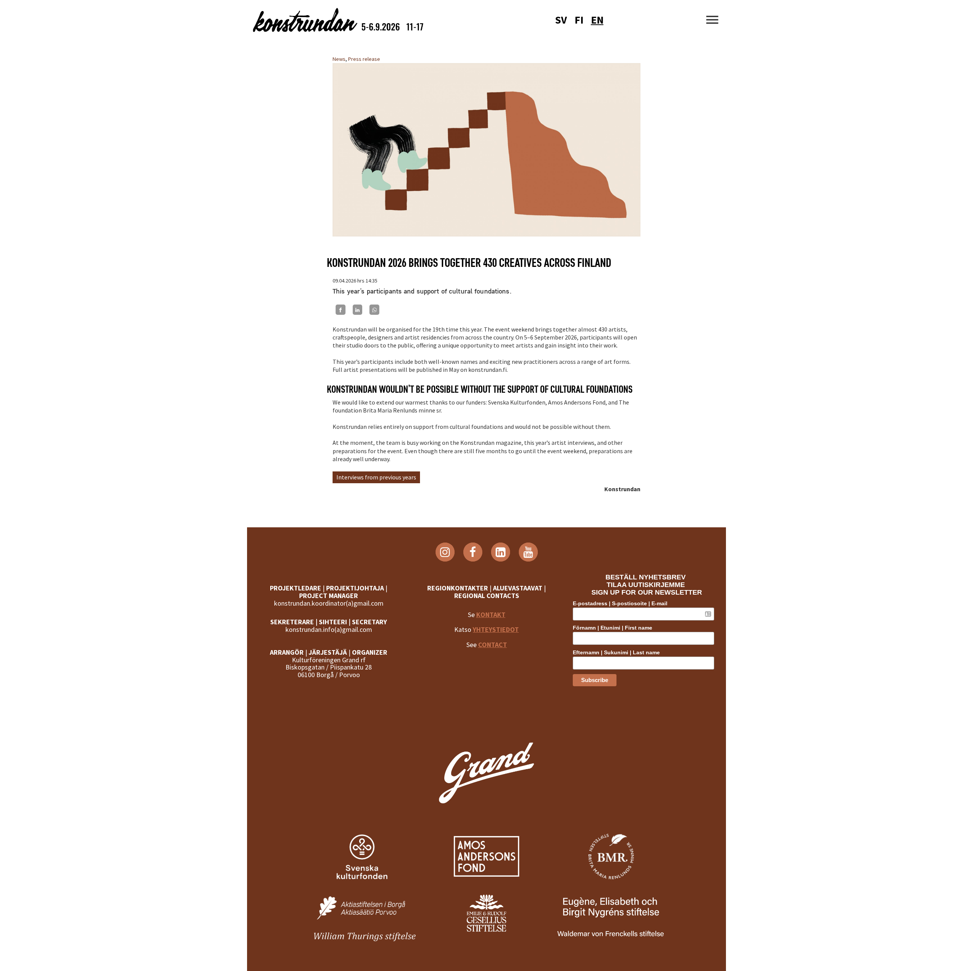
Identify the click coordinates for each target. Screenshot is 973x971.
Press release (364, 59)
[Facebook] (340, 309)
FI (579, 20)
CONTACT (492, 644)
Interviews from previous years (376, 477)
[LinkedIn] (358, 309)
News (339, 59)
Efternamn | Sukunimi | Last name (616, 652)
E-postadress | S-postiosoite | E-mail (620, 603)
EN (597, 20)
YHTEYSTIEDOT (496, 629)
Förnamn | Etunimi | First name (612, 628)
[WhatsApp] (374, 309)
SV (561, 20)
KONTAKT (491, 614)
